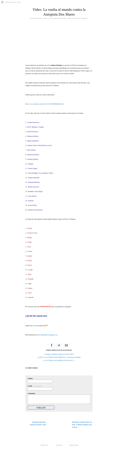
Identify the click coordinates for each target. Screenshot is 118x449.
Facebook (52, 345)
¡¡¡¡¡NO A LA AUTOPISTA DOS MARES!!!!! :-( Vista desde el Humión (59, 357)
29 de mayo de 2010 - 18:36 (38, 18)
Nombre (30, 378)
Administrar (73, 445)
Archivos (59, 445)
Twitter (59, 345)
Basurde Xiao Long (13, 2)
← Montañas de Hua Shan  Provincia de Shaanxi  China (38, 423)
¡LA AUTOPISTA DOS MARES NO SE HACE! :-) (59, 360)
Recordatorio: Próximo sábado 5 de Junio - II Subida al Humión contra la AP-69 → (82, 424)
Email (66, 345)
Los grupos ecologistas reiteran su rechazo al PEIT (59, 354)
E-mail (34, 386)
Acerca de (44, 445)
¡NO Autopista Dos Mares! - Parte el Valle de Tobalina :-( (68, 18)
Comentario (31, 393)
